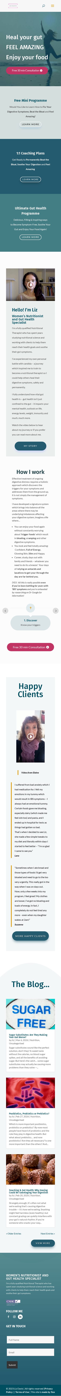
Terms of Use (22, 1392)
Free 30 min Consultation (25, 70)
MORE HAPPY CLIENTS (30, 936)
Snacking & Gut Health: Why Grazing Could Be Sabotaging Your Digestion (28, 1191)
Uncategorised (16, 1043)
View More (43, 1243)
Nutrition (34, 1040)
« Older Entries (13, 1233)
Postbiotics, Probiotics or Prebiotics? (29, 1113)
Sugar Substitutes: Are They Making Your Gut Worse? (28, 1036)
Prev (5, 611)
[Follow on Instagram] (14, 1316)
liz (13, 1040)
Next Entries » (48, 1233)
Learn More (30, 124)
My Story (30, 446)
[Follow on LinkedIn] (20, 1316)
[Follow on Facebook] (8, 1316)
